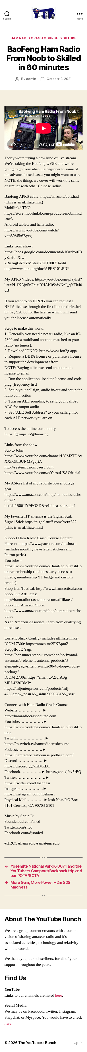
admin (31, 79)
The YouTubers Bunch (37, 1042)
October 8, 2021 (59, 79)
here (58, 995)
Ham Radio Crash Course (34, 38)
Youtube (68, 38)
